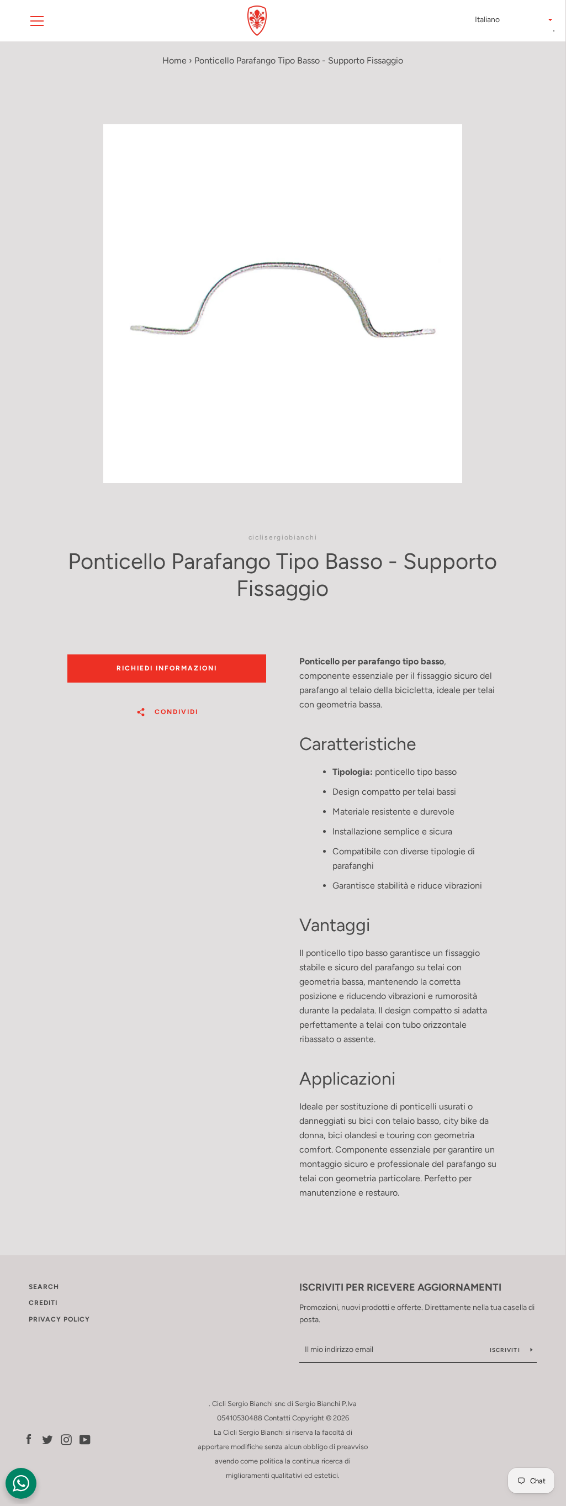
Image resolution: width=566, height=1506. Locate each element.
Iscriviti (506, 1350)
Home (174, 60)
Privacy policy (59, 1319)
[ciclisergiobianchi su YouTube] (85, 1439)
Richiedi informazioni (167, 668)
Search (44, 1287)
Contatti (277, 1418)
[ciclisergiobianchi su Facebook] (28, 1439)
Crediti (43, 1303)
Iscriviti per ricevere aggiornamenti (400, 1287)
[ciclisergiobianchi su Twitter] (47, 1439)
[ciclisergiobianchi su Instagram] (66, 1439)
